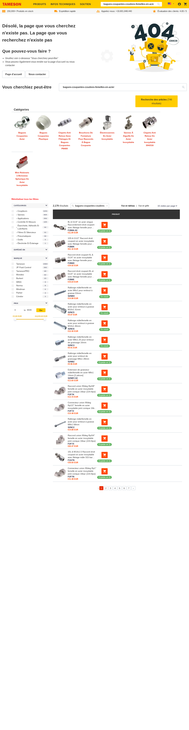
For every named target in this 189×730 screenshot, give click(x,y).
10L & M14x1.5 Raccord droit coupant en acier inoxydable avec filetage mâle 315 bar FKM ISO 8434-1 (81, 455)
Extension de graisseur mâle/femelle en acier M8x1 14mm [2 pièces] (81, 372)
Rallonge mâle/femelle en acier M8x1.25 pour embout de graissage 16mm (81, 340)
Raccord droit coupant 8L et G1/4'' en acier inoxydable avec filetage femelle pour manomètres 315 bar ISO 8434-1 (81, 274)
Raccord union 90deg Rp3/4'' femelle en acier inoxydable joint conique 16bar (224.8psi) (82, 438)
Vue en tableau (128, 206)
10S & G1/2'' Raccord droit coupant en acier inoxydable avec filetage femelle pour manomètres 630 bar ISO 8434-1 (81, 241)
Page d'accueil (13, 74)
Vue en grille (143, 206)
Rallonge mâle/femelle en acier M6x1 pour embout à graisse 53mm (80, 290)
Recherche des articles (156, 101)
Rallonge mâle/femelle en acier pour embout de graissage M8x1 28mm (80, 356)
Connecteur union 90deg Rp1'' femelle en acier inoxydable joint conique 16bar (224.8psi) (82, 471)
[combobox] (131, 4)
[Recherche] (159, 4)
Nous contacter (37, 74)
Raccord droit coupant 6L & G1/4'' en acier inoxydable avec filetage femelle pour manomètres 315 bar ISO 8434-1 (80, 258)
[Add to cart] (104, 225)
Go (40, 310)
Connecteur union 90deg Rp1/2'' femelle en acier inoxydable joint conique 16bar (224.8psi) (82, 405)
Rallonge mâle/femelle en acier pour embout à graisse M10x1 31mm (81, 307)
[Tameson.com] (11, 4)
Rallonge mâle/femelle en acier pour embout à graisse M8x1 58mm (81, 422)
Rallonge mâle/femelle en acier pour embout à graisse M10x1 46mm (81, 323)
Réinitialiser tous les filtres (25, 199)
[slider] (15, 319)
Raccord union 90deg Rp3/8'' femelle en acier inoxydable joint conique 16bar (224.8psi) (82, 389)
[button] (30, 205)
